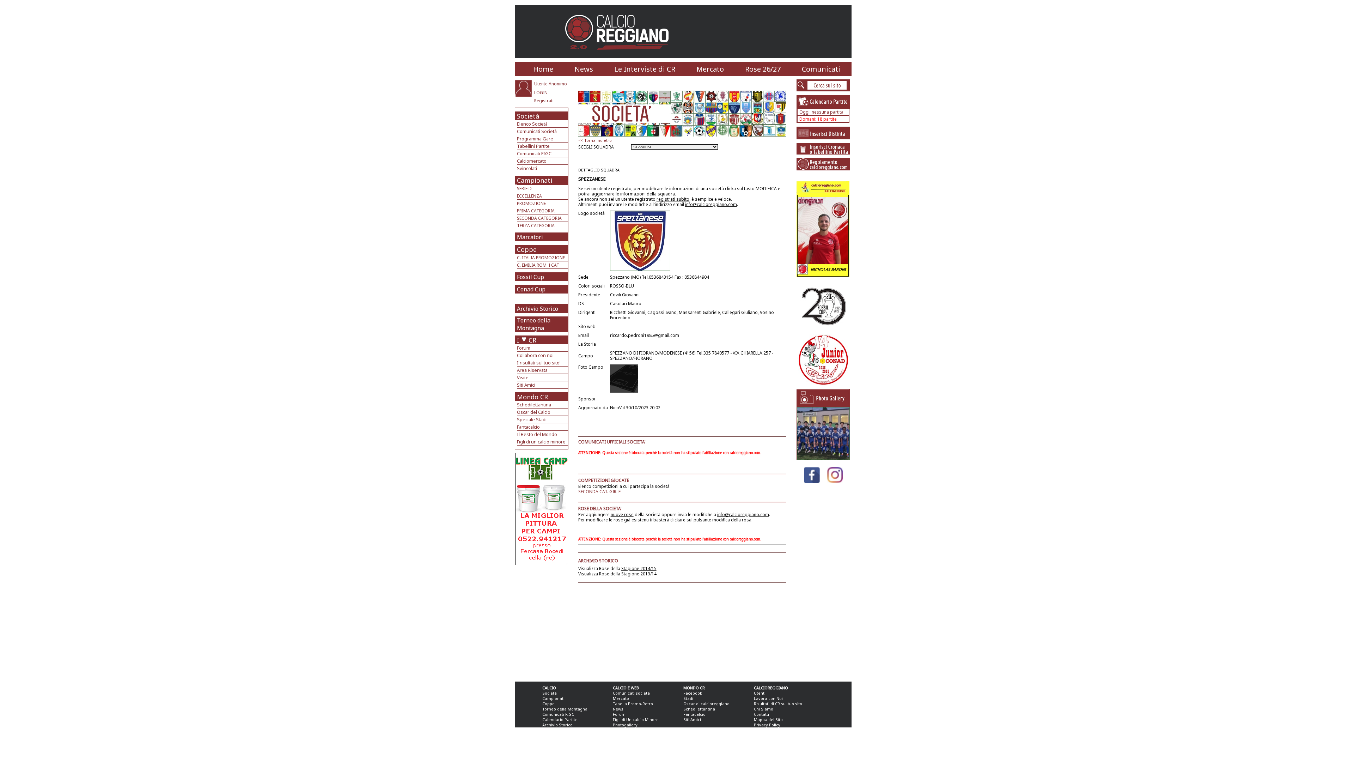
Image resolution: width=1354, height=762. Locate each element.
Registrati (544, 101)
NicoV (616, 408)
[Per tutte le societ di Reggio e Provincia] (541, 563)
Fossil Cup (530, 277)
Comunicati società (631, 693)
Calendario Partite (560, 719)
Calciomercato (532, 161)
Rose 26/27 (763, 69)
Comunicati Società (537, 131)
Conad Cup (531, 289)
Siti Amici (526, 385)
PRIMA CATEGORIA (536, 211)
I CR (526, 340)
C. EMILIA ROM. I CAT (538, 265)
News (583, 69)
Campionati (534, 180)
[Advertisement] (542, 622)
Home (543, 69)
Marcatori (530, 237)
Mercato (710, 69)
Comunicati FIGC (534, 153)
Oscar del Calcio (533, 412)
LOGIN (541, 93)
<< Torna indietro (595, 140)
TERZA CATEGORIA (536, 226)
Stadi (688, 698)
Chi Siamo (763, 709)
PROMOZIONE (531, 203)
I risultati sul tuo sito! (539, 362)
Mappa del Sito (768, 719)
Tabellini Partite (533, 146)
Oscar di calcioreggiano (706, 703)
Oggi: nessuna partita (821, 112)
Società (528, 116)
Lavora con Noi (768, 698)
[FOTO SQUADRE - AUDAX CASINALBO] (823, 458)
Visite (523, 377)
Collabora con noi (535, 355)
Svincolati (527, 168)
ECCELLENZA (529, 196)
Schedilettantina (534, 404)
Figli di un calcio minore (541, 442)
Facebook (692, 693)
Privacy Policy (767, 724)
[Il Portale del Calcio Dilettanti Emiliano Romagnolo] (620, 55)
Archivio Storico (537, 309)
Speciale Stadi (532, 419)
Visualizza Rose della (617, 569)
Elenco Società (532, 124)
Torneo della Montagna (533, 324)
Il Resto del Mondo (537, 434)
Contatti (761, 714)
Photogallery (625, 724)
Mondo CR (532, 397)
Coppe (527, 249)
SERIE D (524, 189)
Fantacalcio (528, 427)
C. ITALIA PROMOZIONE (541, 258)
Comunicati (821, 69)
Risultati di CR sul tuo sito (778, 703)
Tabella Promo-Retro (633, 703)
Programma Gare (535, 138)
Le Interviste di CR (644, 69)
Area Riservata (532, 370)
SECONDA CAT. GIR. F (599, 492)
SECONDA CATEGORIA (539, 218)
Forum (523, 348)
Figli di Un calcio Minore (636, 719)
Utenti (760, 693)
